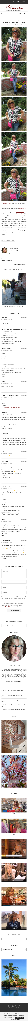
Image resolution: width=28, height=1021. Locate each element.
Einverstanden (20, 1017)
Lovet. (2, 695)
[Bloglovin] (22, 13)
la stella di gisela (7, 364)
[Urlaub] (14, 977)
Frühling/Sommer (12, 20)
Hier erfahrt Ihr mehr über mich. (14, 681)
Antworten (24, 317)
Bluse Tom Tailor (7, 203)
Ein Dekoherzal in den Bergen (11, 329)
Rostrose (4, 500)
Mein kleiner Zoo (20, 212)
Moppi (3, 381)
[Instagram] (19, 13)
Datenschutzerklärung (6, 606)
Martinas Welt (6, 540)
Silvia (3, 519)
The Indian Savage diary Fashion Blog (10, 407)
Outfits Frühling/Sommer (8, 240)
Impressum (6, 1)
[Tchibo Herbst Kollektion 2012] (14, 289)
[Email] (20, 13)
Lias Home (4, 461)
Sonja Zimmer (6, 348)
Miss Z (3, 451)
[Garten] (14, 771)
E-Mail (23, 1)
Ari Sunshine (10, 24)
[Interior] (14, 736)
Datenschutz (12, 1)
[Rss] (24, 13)
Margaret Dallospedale (10, 395)
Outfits (18, 20)
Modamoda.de (22, 208)
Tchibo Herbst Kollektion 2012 (14, 306)
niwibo (2, 690)
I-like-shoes (5, 486)
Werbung (18, 1)
